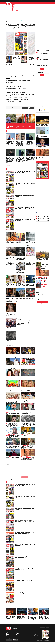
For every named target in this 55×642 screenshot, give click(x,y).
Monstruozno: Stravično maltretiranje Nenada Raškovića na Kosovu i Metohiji (23, 593)
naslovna (8, 165)
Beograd (13, 8)
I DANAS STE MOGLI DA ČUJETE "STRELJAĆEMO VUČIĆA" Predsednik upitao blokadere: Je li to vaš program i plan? (20, 159)
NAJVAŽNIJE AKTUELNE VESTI (23, 112)
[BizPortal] (14, 0)
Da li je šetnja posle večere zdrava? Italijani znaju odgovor (16, 57)
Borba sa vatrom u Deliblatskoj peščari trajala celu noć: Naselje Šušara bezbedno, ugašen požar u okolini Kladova (42, 136)
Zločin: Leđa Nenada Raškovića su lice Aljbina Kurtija (24, 580)
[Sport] (34, 0)
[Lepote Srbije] (20, 0)
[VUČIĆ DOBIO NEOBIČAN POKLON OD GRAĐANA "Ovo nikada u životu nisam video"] (30, 152)
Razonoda (17, 633)
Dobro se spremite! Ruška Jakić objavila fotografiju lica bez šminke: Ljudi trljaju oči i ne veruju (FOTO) (42, 147)
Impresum (34, 634)
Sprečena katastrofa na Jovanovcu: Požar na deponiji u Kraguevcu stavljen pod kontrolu (42, 63)
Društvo (13, 4)
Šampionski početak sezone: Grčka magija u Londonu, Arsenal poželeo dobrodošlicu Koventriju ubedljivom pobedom (44, 618)
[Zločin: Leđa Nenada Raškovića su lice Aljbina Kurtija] (10, 585)
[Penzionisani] (39, 0)
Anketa (37, 292)
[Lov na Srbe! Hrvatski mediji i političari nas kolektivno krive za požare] (10, 513)
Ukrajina (13, 6)
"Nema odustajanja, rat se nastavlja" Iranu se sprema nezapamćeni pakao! (42, 59)
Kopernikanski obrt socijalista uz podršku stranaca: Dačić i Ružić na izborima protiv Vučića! (24, 533)
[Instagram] (43, 627)
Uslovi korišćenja (35, 635)
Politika (13, 5)
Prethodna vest (9, 64)
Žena (16, 634)
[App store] (31, 108)
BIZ (6, 633)
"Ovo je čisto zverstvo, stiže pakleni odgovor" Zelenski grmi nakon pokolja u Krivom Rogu (42, 57)
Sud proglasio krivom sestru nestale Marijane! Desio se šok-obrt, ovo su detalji (42, 158)
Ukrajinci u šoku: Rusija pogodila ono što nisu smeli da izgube (10, 617)
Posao (34, 636)
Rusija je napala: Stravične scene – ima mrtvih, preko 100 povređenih (42, 65)
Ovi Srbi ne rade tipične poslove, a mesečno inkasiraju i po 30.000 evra (31, 58)
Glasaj (42, 301)
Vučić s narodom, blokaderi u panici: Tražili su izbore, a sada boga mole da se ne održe (25, 172)
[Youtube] (46, 627)
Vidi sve (42, 68)
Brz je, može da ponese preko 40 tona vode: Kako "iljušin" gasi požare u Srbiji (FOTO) (42, 125)
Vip (16, 632)
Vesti (7, 632)
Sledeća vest (32, 64)
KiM (12, 9)
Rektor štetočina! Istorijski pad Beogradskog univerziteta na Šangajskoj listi (23, 557)
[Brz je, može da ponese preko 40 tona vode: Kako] (42, 120)
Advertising (35, 633)
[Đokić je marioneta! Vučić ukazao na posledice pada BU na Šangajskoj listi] (10, 549)
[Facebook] (41, 627)
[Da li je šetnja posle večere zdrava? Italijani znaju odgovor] (9, 59)
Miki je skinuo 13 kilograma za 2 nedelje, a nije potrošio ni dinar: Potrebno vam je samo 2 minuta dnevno (32, 618)
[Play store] (25, 108)
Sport (7, 635)
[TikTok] (44, 627)
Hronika (7, 634)
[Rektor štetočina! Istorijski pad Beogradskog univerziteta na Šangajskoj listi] (10, 561)
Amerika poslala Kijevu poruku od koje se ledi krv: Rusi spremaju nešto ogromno (22, 618)
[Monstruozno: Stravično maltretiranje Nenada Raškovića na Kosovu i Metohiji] (10, 597)
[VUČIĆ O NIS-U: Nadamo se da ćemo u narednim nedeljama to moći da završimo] (10, 136)
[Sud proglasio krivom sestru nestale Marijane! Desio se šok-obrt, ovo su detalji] (42, 152)
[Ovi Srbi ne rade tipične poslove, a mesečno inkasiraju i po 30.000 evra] (24, 59)
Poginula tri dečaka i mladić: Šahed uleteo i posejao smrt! (42, 54)
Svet (13, 7)
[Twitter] (48, 627)
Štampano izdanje (15, 10)
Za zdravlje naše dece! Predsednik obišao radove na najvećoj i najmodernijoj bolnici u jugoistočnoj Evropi (24, 208)
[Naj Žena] (25, 0)
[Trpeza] (29, 0)
